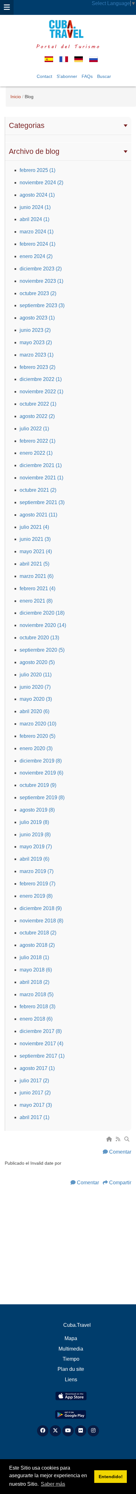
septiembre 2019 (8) (42, 797)
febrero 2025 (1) (37, 170)
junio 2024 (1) (35, 207)
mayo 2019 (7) (36, 846)
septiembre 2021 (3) (42, 502)
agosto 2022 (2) (37, 416)
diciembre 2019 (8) (41, 760)
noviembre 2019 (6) (41, 772)
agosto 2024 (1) (37, 195)
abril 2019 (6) (34, 859)
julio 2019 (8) (34, 822)
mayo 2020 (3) (36, 699)
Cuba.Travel (77, 1325)
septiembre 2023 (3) (42, 305)
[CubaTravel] (68, 29)
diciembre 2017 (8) (41, 1031)
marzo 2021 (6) (36, 576)
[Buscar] (127, 1139)
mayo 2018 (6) (36, 969)
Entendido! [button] (111, 1476)
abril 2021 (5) (34, 564)
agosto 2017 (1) (37, 1068)
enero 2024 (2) (36, 256)
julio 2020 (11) (36, 674)
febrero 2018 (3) (37, 1006)
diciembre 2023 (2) (41, 268)
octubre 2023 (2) (38, 293)
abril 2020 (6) (34, 711)
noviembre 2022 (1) (41, 391)
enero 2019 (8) (36, 896)
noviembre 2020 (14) (43, 625)
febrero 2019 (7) (37, 883)
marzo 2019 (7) (36, 871)
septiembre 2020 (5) (42, 650)
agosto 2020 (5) (37, 662)
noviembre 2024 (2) (41, 182)
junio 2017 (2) (35, 1092)
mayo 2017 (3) (36, 1105)
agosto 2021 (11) (38, 514)
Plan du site (71, 1369)
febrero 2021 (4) (37, 588)
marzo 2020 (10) (38, 723)
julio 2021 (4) (34, 527)
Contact (44, 76)
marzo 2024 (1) (36, 231)
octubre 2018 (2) (38, 932)
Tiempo (71, 1359)
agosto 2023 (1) (37, 317)
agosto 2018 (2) (37, 945)
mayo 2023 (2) (36, 342)
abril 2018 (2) (34, 982)
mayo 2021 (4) (36, 551)
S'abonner (67, 76)
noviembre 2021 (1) (41, 477)
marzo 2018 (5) (36, 994)
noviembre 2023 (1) (41, 281)
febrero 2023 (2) (37, 367)
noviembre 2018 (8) (41, 920)
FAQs (87, 76)
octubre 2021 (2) (38, 490)
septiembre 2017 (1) (42, 1056)
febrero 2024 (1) (37, 244)
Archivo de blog (34, 151)
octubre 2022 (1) (38, 404)
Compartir (120, 1182)
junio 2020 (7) (35, 687)
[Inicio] (110, 1139)
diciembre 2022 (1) (41, 379)
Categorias (27, 125)
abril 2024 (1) (34, 219)
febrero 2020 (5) (37, 736)
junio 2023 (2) (35, 330)
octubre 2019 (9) (38, 785)
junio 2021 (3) (35, 539)
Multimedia (71, 1349)
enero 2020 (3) (36, 748)
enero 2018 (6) (36, 1019)
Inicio (15, 96)
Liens (71, 1379)
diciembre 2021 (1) (41, 465)
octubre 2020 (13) (39, 637)
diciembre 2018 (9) (41, 908)
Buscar (104, 76)
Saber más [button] (53, 1484)
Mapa (71, 1338)
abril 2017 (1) (34, 1117)
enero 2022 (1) (36, 453)
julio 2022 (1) (34, 428)
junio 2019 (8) (35, 834)
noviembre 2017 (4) (41, 1043)
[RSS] (118, 1139)
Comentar (120, 1152)
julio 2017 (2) (34, 1080)
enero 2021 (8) (36, 601)
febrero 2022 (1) (37, 441)
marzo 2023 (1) (36, 355)
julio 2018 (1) (34, 957)
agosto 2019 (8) (37, 810)
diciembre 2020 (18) (42, 613)
